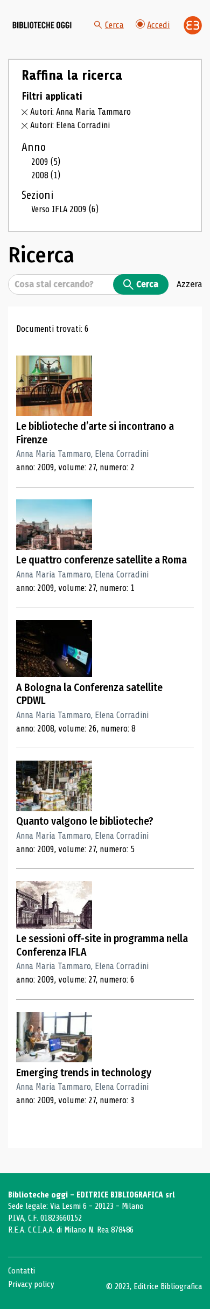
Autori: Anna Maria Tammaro (80, 112)
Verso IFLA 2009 (65, 209)
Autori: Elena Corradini (70, 125)
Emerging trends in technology (83, 1073)
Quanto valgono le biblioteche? (84, 821)
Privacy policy (31, 1284)
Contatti (21, 1271)
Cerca (114, 25)
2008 (45, 175)
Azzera (189, 283)
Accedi (158, 25)
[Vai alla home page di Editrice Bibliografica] (193, 25)
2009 (45, 162)
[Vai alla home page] (42, 25)
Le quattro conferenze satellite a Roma (101, 560)
